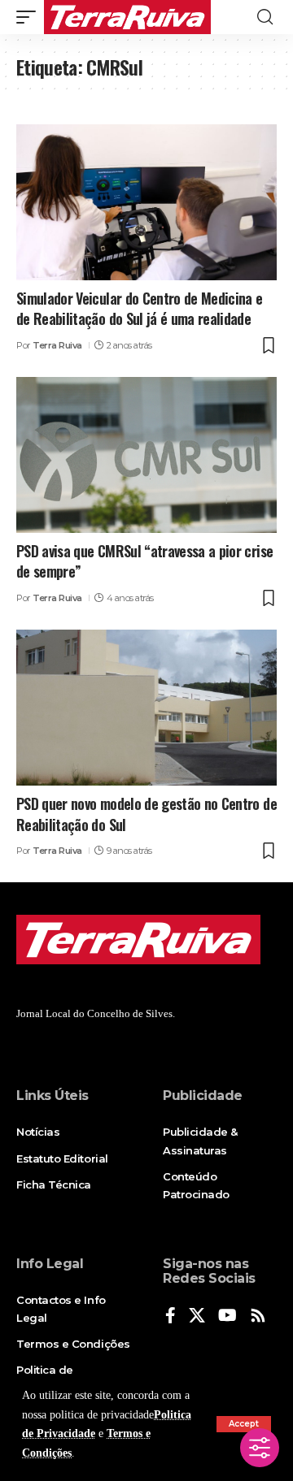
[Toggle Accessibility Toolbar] (259, 1448)
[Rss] (258, 1316)
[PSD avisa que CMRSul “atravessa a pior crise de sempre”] (146, 455)
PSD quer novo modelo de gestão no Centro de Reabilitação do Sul (146, 813)
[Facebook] (170, 1316)
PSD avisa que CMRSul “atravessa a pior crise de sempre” (144, 561)
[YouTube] (227, 1316)
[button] (243, 1424)
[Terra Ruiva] (127, 17)
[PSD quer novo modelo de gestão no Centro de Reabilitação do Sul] (146, 708)
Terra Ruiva (57, 345)
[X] (197, 1316)
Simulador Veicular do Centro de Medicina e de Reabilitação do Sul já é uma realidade (139, 308)
